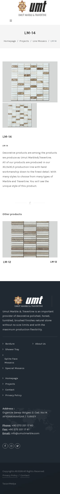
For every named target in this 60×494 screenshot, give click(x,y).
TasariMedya (9, 483)
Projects (10, 383)
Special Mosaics (14, 368)
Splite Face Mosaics (11, 360)
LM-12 (7, 262)
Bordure (9, 343)
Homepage (10, 41)
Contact (9, 389)
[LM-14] (30, 81)
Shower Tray (12, 349)
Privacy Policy (13, 395)
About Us (40, 343)
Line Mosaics (40, 41)
